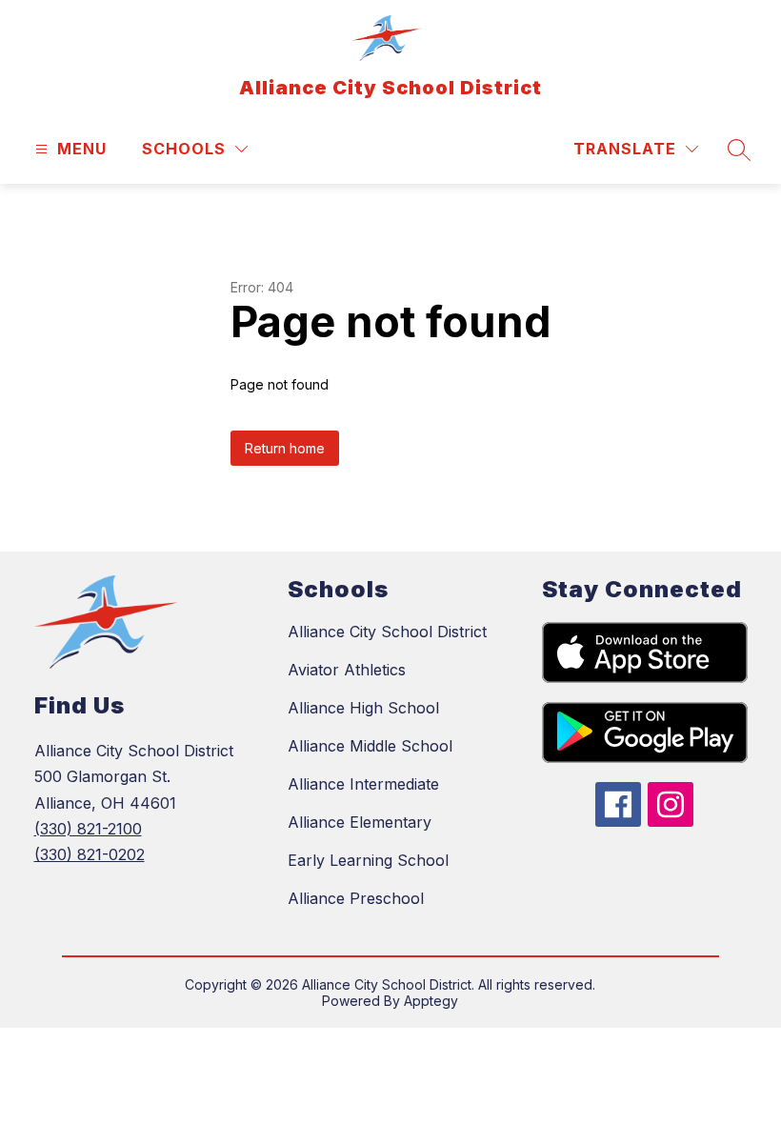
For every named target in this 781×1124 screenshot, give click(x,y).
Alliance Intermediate (363, 783)
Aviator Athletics (347, 669)
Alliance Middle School (370, 745)
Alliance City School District (387, 631)
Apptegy (431, 1001)
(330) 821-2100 (88, 828)
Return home (285, 448)
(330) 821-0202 (89, 854)
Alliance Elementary (359, 822)
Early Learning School (368, 860)
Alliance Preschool (356, 898)
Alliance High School (363, 707)
